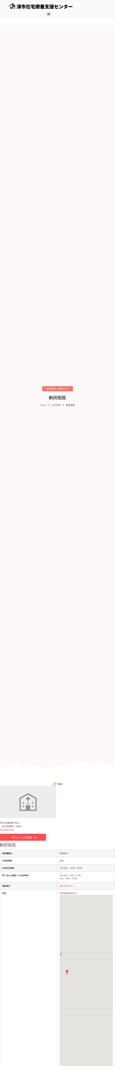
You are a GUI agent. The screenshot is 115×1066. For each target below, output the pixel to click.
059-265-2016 (7, 830)
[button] (48, 14)
